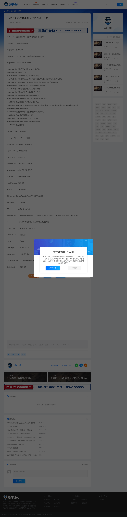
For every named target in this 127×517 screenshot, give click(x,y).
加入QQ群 (53, 268)
